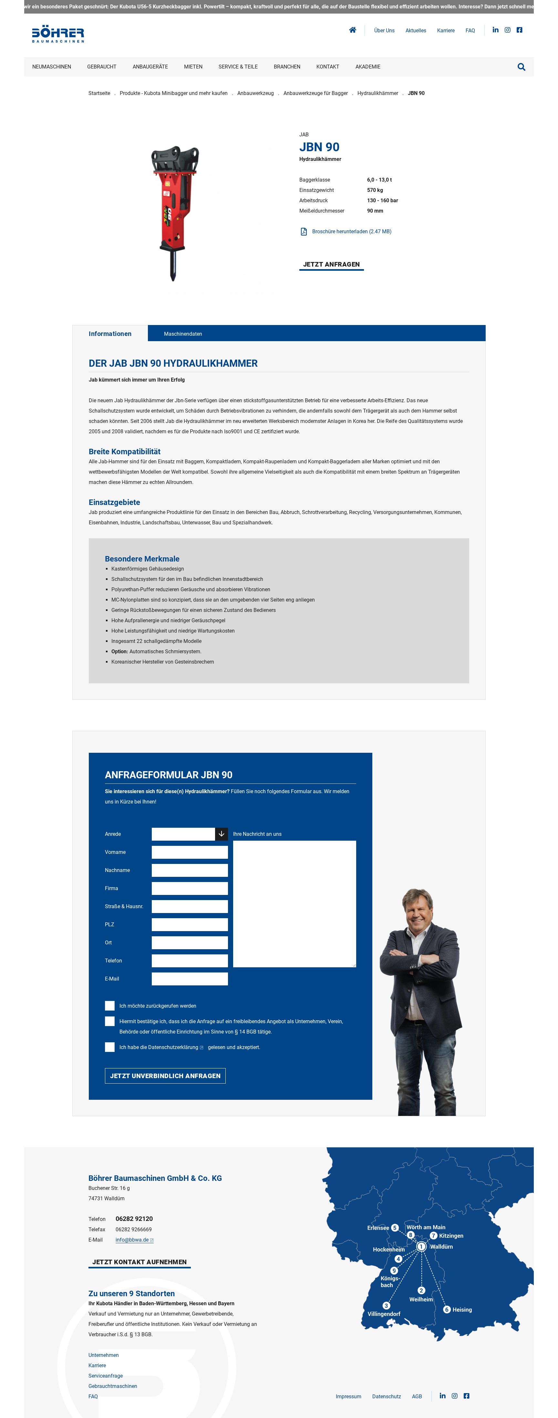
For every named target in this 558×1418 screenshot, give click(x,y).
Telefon (113, 961)
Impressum (348, 1396)
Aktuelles (416, 30)
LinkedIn (496, 30)
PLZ (109, 924)
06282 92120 (134, 1219)
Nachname (117, 870)
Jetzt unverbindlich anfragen (165, 1076)
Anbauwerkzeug (255, 93)
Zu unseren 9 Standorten (131, 1293)
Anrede (113, 834)
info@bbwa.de (132, 1240)
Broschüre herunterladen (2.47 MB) (352, 231)
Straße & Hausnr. (124, 906)
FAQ (470, 30)
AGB (417, 1396)
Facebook (519, 30)
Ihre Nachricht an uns (257, 834)
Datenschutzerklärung (173, 1047)
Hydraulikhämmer (377, 93)
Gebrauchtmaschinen (112, 1386)
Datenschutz (386, 1396)
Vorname (115, 852)
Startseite (99, 93)
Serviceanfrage (105, 1376)
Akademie (368, 67)
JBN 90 (416, 93)
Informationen (110, 334)
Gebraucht (102, 67)
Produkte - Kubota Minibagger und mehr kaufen (174, 93)
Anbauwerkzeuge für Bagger (316, 93)
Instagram (508, 30)
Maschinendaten (183, 334)
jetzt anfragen (331, 264)
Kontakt (327, 67)
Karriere (446, 30)
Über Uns (384, 30)
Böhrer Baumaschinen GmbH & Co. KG (155, 1178)
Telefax (96, 1229)
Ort (108, 943)
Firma (111, 888)
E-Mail (112, 979)
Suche (521, 67)
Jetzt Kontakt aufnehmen (139, 1262)
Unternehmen (103, 1355)
